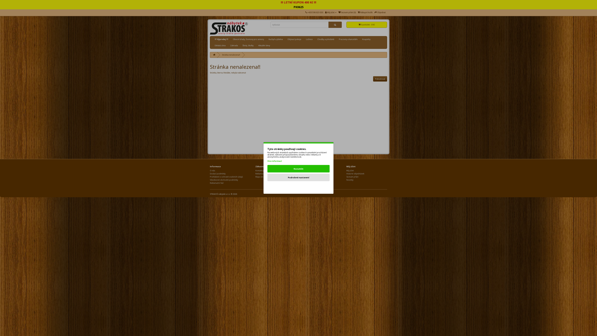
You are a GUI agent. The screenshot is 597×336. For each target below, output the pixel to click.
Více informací (274, 161)
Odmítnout (299, 186)
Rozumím (298, 168)
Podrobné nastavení (298, 177)
